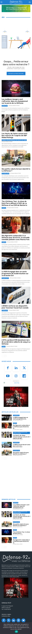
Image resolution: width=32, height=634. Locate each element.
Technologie (5, 173)
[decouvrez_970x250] (16, 8)
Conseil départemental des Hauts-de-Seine (14, 140)
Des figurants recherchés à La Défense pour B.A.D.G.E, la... (21, 427)
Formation (5, 310)
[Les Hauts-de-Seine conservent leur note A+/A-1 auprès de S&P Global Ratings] (16, 122)
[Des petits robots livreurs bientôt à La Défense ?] (16, 158)
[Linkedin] (16, 368)
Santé (3, 346)
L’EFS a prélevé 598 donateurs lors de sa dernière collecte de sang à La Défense (16, 342)
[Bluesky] (23, 620)
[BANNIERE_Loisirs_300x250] (16, 397)
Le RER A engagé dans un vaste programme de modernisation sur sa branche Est (15, 273)
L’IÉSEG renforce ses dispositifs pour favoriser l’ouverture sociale (15, 307)
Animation (4, 105)
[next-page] (5, 356)
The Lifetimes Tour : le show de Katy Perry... (21, 532)
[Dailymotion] (24, 376)
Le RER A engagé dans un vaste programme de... (20, 418)
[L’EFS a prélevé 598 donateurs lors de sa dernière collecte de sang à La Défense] (16, 329)
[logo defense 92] (16, 2)
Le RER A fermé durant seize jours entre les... (21, 445)
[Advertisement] (16, 478)
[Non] (30, 628)
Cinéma (4, 208)
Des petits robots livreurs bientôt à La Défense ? (21, 453)
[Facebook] (8, 368)
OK (16, 631)
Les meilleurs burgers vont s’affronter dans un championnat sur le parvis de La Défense (15, 101)
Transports (5, 278)
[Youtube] (8, 376)
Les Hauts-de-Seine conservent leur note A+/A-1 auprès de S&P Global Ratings (14, 135)
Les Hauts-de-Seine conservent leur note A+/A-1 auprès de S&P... (21, 437)
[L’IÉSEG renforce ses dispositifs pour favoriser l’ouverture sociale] (16, 295)
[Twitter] (24, 368)
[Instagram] (16, 376)
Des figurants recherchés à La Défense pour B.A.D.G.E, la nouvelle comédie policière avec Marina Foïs (16, 237)
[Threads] (18, 620)
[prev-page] (3, 356)
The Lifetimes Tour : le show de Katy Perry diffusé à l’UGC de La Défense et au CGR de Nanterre (14, 203)
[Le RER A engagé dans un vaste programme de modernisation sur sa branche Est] (16, 260)
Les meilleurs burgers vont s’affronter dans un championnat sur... (21, 506)
